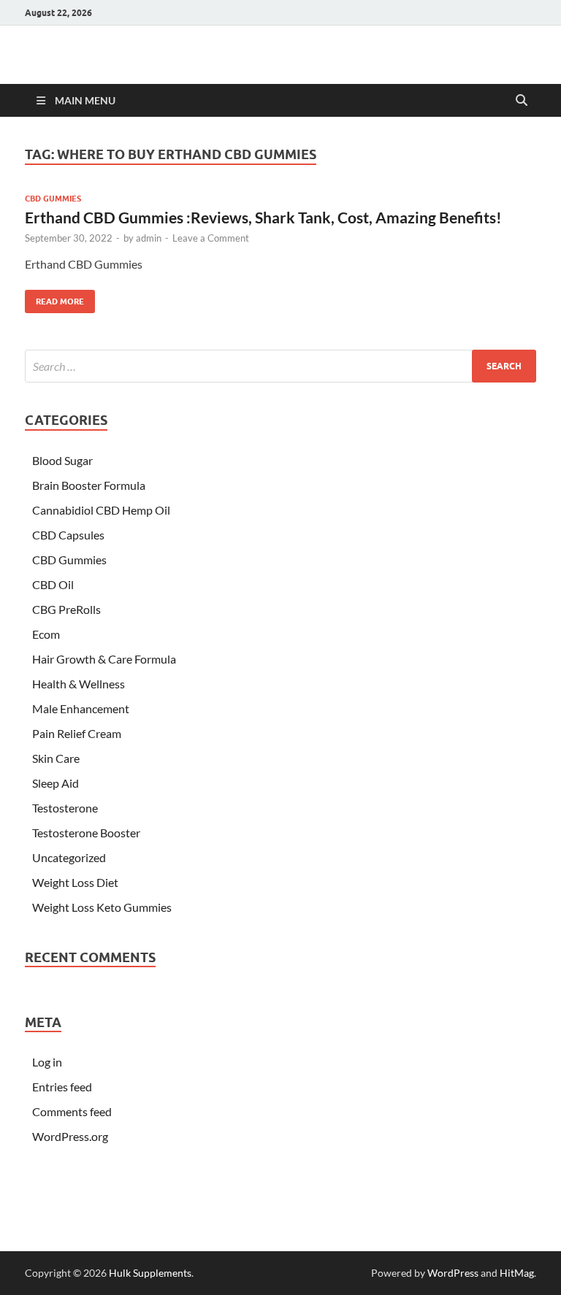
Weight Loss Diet (75, 882)
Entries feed (62, 1087)
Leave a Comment (210, 238)
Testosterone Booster (86, 832)
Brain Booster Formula (88, 485)
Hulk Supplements (150, 1273)
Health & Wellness (78, 684)
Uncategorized (69, 857)
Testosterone (65, 808)
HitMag (517, 1273)
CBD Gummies (53, 198)
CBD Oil (53, 584)
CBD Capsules (68, 535)
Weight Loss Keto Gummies (102, 907)
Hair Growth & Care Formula (104, 659)
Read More (54, 298)
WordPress (452, 1273)
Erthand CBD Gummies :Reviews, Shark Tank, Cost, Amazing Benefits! (263, 217)
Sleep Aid (55, 783)
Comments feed (72, 1111)
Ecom (46, 634)
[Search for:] (280, 366)
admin (148, 238)
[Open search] (522, 101)
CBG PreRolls (66, 609)
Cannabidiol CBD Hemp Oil (101, 510)
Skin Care (56, 758)
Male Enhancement (80, 708)
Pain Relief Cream (76, 733)
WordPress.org (70, 1136)
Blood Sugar (62, 460)
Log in (47, 1062)
